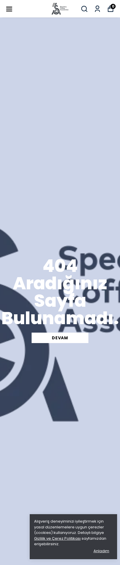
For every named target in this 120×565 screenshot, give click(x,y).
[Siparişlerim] (97, 8)
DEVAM (60, 338)
